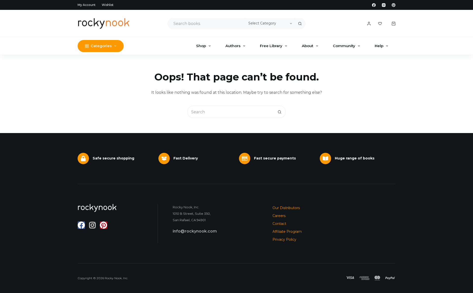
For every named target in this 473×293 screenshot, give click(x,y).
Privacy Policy (284, 239)
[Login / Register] (369, 23)
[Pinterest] (393, 5)
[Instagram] (384, 5)
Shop (201, 45)
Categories (101, 45)
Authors (232, 45)
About (307, 45)
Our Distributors (286, 208)
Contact (279, 223)
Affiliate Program (287, 231)
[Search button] (299, 23)
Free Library (271, 45)
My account (87, 5)
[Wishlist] (380, 23)
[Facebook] (374, 5)
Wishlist (108, 5)
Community (344, 45)
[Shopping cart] (393, 23)
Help (379, 45)
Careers (279, 216)
